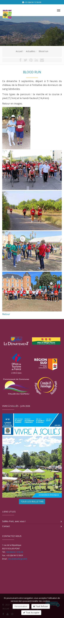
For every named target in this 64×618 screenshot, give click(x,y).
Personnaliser (21, 606)
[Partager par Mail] (42, 60)
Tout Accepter (32, 612)
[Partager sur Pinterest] (31, 60)
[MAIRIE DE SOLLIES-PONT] (6, 9)
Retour (6, 314)
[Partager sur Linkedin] (36, 60)
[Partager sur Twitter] (25, 60)
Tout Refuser (41, 606)
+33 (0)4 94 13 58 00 (32, 2)
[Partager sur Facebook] (20, 60)
